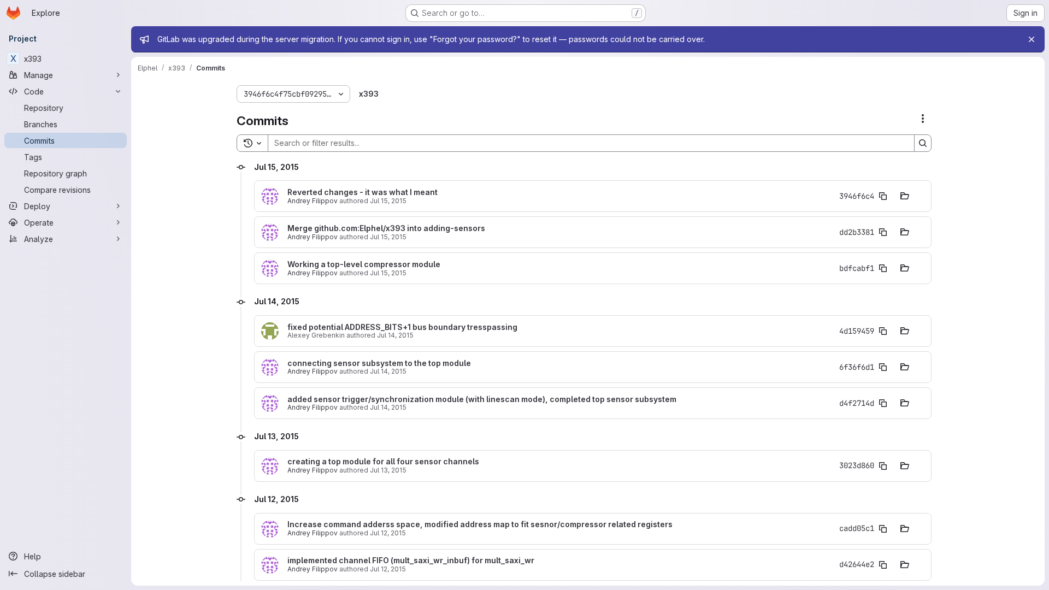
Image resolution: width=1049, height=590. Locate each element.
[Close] (1031, 39)
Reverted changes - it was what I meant (362, 192)
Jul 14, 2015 (395, 335)
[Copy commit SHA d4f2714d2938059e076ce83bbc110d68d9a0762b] (882, 403)
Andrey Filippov (312, 201)
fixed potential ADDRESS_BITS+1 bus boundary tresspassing (402, 327)
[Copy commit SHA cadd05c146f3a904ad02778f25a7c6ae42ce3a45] (882, 528)
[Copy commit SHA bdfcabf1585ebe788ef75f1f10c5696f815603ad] (882, 268)
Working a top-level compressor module (363, 264)
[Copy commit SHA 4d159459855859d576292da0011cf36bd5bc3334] (882, 331)
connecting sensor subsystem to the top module (379, 363)
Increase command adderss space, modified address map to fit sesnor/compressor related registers (480, 524)
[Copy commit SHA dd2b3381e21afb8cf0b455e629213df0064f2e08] (882, 232)
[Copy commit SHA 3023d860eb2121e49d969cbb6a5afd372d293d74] (882, 466)
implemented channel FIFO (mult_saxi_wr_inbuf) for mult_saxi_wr (410, 560)
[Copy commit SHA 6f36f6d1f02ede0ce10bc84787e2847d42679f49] (882, 367)
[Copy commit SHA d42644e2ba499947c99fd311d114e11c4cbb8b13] (882, 564)
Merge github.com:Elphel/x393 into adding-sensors (386, 228)
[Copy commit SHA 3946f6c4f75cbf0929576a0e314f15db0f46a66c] (882, 196)
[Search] (923, 143)
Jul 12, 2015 (388, 533)
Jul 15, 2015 (388, 201)
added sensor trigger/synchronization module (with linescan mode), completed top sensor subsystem (481, 399)
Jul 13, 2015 (388, 470)
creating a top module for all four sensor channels (383, 461)
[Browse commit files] (904, 196)
